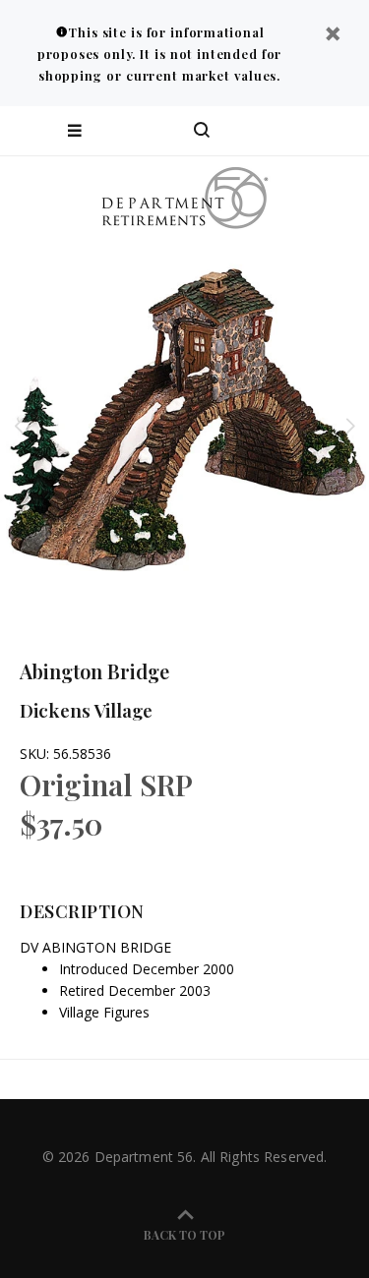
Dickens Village (86, 710)
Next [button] (350, 425)
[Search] (201, 130)
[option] (184, 425)
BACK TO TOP (184, 1235)
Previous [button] (18, 425)
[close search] (337, 131)
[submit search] (274, 131)
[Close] (332, 36)
